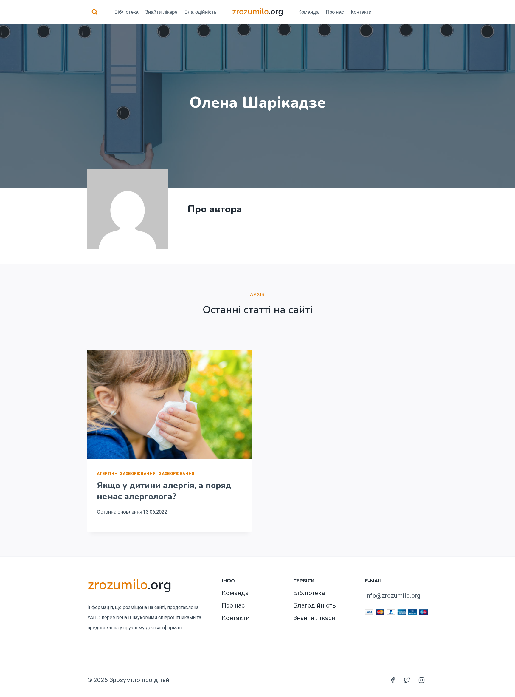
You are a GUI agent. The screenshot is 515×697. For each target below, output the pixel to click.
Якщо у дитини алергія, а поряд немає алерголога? (164, 491)
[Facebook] (392, 680)
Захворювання (177, 473)
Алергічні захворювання (126, 473)
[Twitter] (407, 680)
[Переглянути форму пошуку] (94, 12)
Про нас (335, 12)
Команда (308, 12)
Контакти (361, 12)
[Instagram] (421, 680)
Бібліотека (126, 12)
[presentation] (169, 404)
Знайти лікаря (161, 12)
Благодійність (200, 12)
